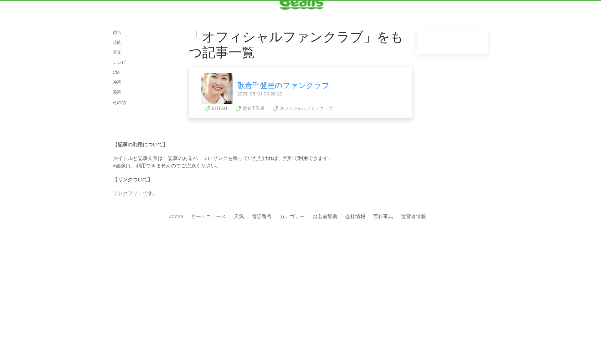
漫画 (117, 92)
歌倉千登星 (253, 108)
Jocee (176, 216)
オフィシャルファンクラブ (305, 108)
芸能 (117, 42)
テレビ (119, 62)
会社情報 (355, 216)
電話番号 (262, 216)
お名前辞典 (324, 216)
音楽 (117, 52)
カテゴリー (292, 216)
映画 (117, 82)
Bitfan (219, 108)
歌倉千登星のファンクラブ (283, 85)
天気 (239, 216)
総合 (117, 32)
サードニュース (208, 216)
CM (116, 72)
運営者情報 (413, 216)
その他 (119, 102)
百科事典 (383, 216)
